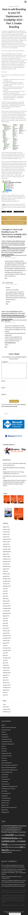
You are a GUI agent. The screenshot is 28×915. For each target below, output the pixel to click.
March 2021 (6, 598)
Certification (4, 736)
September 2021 (7, 586)
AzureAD (3, 734)
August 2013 (6, 675)
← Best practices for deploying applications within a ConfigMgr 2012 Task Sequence (14, 218)
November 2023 (7, 549)
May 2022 (5, 571)
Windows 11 (4, 805)
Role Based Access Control (7, 788)
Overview (3, 777)
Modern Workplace (5, 772)
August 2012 (6, 690)
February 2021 (6, 601)
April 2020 (5, 625)
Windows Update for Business (8, 807)
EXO (18, 841)
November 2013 (7, 672)
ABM (2, 725)
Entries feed (6, 706)
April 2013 (5, 677)
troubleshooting (4, 852)
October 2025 (6, 531)
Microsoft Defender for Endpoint (8, 765)
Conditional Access (5, 741)
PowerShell (4, 781)
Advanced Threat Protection (7, 727)
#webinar (9, 832)
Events (3, 751)
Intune (3, 758)
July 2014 (5, 660)
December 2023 (7, 546)
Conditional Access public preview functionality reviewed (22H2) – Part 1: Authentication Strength (13, 872)
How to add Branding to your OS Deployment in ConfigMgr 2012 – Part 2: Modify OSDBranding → (14, 222)
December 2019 (7, 635)
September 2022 (7, 566)
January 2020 (6, 633)
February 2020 (6, 630)
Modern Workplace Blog (10, 2)
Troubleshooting (5, 798)
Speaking (3, 795)
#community (13, 825)
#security (4, 832)
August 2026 (6, 526)
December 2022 (7, 559)
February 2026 (6, 529)
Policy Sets (12, 847)
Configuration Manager (6, 744)
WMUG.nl (3, 809)
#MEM (16, 827)
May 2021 (5, 593)
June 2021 (5, 591)
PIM (9, 847)
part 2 (4, 204)
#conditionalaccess (22, 825)
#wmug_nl (15, 832)
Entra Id (3, 748)
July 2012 (5, 692)
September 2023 (7, 551)
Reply (6, 278)
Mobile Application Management (8, 769)
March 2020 (6, 628)
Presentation (16, 847)
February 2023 (6, 556)
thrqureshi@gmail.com (10, 342)
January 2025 (6, 536)
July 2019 (5, 645)
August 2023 (6, 554)
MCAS (15, 844)
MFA (17, 844)
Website (3, 394)
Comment (5, 362)
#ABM (2, 825)
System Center (12, 850)
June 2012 (5, 695)
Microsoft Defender (5, 762)
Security (3, 791)
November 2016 (7, 648)
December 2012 (7, 685)
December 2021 (7, 578)
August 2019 (6, 643)
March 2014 (6, 665)
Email (3, 387)
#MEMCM (20, 827)
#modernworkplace (12, 829)
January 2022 (6, 576)
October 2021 (6, 583)
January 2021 (6, 603)
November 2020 (7, 608)
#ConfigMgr (3, 827)
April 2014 (5, 662)
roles (25, 847)
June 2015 (5, 652)
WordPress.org (6, 711)
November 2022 (7, 561)
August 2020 (6, 615)
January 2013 (6, 682)
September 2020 (7, 613)
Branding (16, 835)
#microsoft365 (3, 829)
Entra (2, 746)
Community (21, 835)
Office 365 (3, 774)
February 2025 (6, 534)
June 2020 (5, 620)
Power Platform (4, 779)
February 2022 (6, 573)
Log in (4, 704)
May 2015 (5, 655)
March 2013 (6, 680)
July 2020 (5, 618)
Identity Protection (5, 755)
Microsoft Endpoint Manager (7, 767)
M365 (12, 844)
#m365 (13, 827)
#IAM (7, 827)
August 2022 (6, 569)
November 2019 (7, 638)
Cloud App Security (5, 739)
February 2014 (6, 667)
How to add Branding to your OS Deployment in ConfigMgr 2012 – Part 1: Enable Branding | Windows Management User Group (13, 313)
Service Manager (5, 793)
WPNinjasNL (4, 812)
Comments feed (6, 709)
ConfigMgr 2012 (8, 841)
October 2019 (6, 640)
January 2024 (6, 544)
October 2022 (6, 564)
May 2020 (5, 623)
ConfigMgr (20, 838)
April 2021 (5, 596)
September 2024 (7, 539)
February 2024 (6, 541)
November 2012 (7, 687)
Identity (23, 841)
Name (3, 381)
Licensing (3, 760)
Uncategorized (4, 800)
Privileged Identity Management (8, 786)
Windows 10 (4, 802)
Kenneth (8, 282)
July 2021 (5, 588)
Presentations (4, 784)
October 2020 (6, 611)
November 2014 (7, 657)
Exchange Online (5, 753)
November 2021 (7, 581)
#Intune (9, 827)
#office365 (19, 829)
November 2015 (7, 650)
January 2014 (6, 670)
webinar (10, 852)
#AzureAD (6, 825)
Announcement (4, 729)
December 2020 (7, 606)
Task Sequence (18, 850)
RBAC (22, 847)
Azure (2, 732)
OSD (6, 847)
